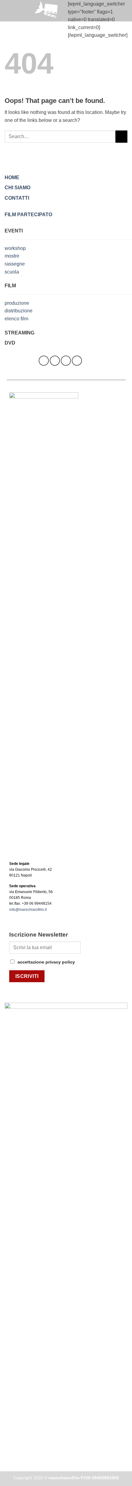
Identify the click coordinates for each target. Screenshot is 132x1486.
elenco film (16, 318)
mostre (12, 255)
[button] (8, 10)
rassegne (15, 263)
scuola (12, 271)
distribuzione (19, 310)
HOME (12, 177)
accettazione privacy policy (46, 962)
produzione (17, 303)
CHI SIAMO (17, 187)
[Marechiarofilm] (47, 10)
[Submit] (121, 136)
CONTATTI (17, 198)
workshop (15, 248)
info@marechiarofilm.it (28, 909)
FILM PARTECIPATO (28, 214)
